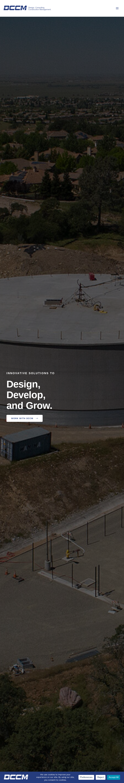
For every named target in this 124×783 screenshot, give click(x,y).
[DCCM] (27, 8)
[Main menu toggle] (117, 8)
